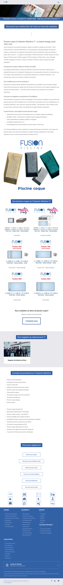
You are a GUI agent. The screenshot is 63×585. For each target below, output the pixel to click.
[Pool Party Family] (45, 220)
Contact (7, 556)
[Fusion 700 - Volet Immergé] (45, 252)
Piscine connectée (27, 533)
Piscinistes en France (45, 531)
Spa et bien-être (27, 535)
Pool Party (7, 524)
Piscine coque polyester (11, 514)
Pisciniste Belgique (8, 582)
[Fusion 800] (17, 284)
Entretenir (42, 520)
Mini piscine (8, 520)
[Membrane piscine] (24, 503)
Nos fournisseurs (9, 547)
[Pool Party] (17, 220)
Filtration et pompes (28, 516)
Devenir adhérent (9, 549)
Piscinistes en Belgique (46, 533)
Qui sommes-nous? (10, 543)
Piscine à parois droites (11, 516)
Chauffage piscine (27, 520)
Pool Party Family (9, 526)
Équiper (42, 522)
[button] (58, 2)
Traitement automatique (29, 518)
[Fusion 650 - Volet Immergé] (17, 252)
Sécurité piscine (27, 522)
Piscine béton (8, 522)
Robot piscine (26, 514)
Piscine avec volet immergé (12, 518)
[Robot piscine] (24, 499)
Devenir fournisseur (10, 551)
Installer (42, 516)
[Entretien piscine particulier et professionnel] (52, 499)
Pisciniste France (24, 580)
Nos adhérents (8, 545)
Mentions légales (17, 580)
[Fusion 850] (45, 284)
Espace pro (8, 558)
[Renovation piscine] (10, 503)
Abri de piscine (26, 524)
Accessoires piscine (27, 528)
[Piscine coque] (38, 494)
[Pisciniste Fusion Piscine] (10, 494)
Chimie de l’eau (26, 530)
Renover (42, 518)
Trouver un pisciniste (45, 528)
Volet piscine (26, 526)
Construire (43, 514)
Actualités (7, 554)
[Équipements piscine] (10, 499)
